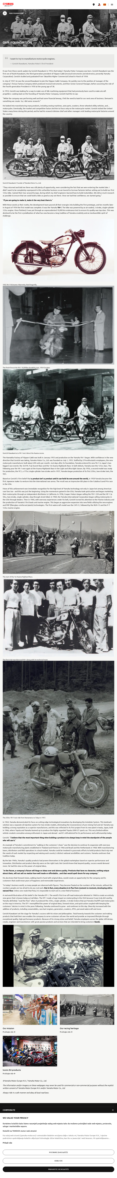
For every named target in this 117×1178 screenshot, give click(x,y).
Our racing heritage (69, 1028)
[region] (58, 1145)
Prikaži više (7, 1142)
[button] (112, 4)
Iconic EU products (12, 1070)
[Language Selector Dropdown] (104, 4)
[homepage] (8, 5)
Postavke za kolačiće (58, 1152)
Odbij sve (58, 1161)
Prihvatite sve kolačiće (58, 1169)
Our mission (8, 1028)
